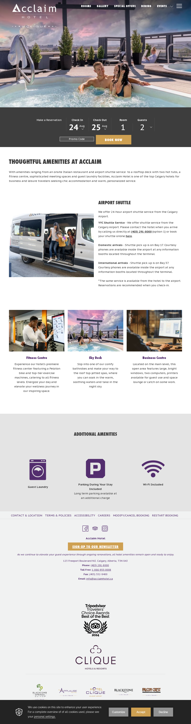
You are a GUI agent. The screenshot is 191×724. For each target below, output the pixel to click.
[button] (77, 124)
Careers (104, 515)
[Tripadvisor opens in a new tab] (95, 527)
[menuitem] (27, 515)
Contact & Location (26, 515)
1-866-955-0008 (101, 569)
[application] (95, 712)
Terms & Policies (58, 515)
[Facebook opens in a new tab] (85, 527)
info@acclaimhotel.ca (99, 578)
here (129, 236)
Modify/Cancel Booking (131, 515)
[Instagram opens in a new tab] (105, 527)
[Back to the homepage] (34, 15)
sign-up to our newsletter (95, 546)
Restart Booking (165, 515)
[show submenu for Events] (172, 6)
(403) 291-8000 (141, 231)
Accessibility (84, 515)
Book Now (113, 139)
